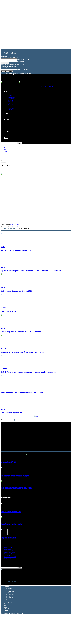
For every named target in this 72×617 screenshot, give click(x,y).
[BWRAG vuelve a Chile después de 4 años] (10, 245)
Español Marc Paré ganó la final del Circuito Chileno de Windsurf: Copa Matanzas (31, 271)
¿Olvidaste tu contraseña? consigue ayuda (12, 64)
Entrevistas (11, 102)
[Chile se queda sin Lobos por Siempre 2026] (10, 286)
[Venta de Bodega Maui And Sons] (5, 508)
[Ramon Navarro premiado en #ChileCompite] (4, 472)
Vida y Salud (11, 103)
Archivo (10, 109)
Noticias (6, 91)
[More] (35, 168)
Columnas (6, 113)
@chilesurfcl (17, 420)
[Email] (29, 168)
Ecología (10, 100)
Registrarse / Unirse (10, 53)
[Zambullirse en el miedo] (10, 306)
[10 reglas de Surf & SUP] (30, 459)
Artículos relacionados (9, 229)
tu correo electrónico (22, 69)
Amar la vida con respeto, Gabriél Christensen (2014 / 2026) (22, 352)
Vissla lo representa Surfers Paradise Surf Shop (16, 488)
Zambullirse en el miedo (9, 311)
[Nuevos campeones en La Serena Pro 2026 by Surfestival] (10, 326)
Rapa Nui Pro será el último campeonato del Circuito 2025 (22, 392)
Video (6, 151)
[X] (10, 168)
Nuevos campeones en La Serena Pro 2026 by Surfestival (21, 332)
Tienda (6, 138)
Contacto (6, 132)
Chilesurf (3, 162)
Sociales (10, 106)
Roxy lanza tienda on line (8, 538)
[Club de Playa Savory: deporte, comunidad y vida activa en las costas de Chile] (10, 367)
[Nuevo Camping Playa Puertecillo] (5, 521)
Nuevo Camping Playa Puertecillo (11, 524)
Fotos (5, 125)
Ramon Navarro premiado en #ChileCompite (15, 476)
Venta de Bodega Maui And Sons (11, 512)
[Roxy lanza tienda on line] (4, 534)
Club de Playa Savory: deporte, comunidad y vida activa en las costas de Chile (29, 372)
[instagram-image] (7, 454)
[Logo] (10, 87)
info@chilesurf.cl (13, 581)
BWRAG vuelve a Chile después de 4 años (16, 250)
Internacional (11, 97)
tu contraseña (20, 61)
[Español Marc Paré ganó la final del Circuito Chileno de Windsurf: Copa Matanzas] (10, 265)
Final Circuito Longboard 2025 (12, 413)
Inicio (2, 145)
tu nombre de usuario (23, 59)
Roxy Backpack (15, 226)
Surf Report (11, 108)
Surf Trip (6, 119)
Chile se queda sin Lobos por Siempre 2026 (16, 291)
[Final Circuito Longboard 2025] (10, 407)
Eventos (10, 95)
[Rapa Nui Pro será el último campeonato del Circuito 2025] (10, 387)
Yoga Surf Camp (14, 224)
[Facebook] (3, 168)
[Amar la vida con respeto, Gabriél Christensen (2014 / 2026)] (10, 347)
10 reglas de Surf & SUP (8, 462)
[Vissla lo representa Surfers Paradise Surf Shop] (5, 484)
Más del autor (24, 229)
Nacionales (11, 98)
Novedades (11, 105)
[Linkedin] (22, 168)
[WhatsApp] (16, 168)
